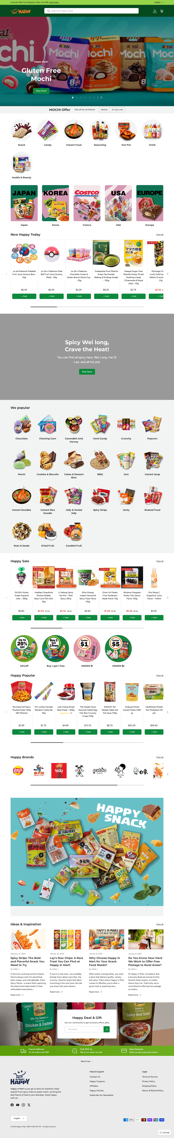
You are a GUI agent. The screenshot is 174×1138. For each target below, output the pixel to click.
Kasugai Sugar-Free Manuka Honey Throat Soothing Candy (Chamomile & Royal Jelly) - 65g (133, 277)
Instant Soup (152, 474)
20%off (24, 666)
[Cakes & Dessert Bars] (74, 460)
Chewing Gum (47, 438)
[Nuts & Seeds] (22, 531)
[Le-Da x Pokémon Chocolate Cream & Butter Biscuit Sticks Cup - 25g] (78, 253)
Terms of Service (150, 1077)
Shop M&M (30, 94)
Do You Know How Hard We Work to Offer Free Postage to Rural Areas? (145, 961)
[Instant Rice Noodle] (48, 495)
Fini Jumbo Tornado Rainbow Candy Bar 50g (44, 710)
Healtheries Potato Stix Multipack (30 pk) (154, 710)
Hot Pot (126, 145)
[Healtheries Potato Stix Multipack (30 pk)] (154, 692)
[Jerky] (126, 495)
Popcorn (152, 438)
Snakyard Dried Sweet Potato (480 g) (132, 710)
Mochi (21, 474)
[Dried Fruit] (48, 531)
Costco (87, 225)
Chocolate (22, 438)
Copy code (118, 110)
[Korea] (55, 203)
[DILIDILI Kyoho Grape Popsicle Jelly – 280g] (22, 577)
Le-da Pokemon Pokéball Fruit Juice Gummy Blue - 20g (24, 274)
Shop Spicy (87, 372)
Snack (21, 145)
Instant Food (74, 145)
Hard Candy (100, 438)
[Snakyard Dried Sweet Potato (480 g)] (132, 692)
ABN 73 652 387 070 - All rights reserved (41, 1127)
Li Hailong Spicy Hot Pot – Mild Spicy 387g (65, 595)
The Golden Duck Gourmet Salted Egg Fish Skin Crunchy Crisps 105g (87, 711)
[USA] (118, 203)
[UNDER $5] (118, 648)
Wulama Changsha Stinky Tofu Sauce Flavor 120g (132, 595)
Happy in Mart (21, 1127)
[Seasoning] (100, 130)
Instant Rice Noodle (48, 511)
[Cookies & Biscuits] (48, 460)
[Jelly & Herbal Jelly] (74, 495)
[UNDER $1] (87, 648)
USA (118, 225)
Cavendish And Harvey (74, 440)
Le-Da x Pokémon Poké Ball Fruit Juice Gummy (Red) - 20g (51, 274)
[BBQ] (100, 460)
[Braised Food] (152, 495)
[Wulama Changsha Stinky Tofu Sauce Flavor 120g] (132, 577)
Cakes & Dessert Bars (74, 476)
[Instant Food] (74, 130)
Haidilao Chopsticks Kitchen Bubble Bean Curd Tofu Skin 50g (43, 597)
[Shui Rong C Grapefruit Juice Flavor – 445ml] (154, 577)
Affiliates (94, 1086)
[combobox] (91, 11)
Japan (24, 225)
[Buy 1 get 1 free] (55, 648)
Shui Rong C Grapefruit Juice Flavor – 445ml (154, 595)
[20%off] (24, 648)
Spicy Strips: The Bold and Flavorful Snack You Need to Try (27, 961)
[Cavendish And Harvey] (74, 424)
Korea (55, 225)
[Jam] (126, 460)
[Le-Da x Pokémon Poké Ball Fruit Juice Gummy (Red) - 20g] (51, 253)
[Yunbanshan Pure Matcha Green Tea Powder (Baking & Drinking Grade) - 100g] (106, 253)
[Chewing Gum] (48, 424)
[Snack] (21, 130)
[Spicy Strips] (100, 495)
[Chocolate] (22, 424)
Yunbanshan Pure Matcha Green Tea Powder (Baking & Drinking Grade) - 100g (106, 276)
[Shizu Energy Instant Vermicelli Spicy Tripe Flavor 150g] (88, 577)
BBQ (100, 474)
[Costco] (87, 203)
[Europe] (149, 203)
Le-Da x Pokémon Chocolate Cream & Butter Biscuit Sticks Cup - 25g (78, 276)
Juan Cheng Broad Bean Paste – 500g (66, 708)
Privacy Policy (148, 1081)
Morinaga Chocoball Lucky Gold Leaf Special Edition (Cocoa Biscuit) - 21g (161, 276)
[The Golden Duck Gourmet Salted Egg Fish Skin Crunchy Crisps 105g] (88, 692)
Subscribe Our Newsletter (102, 1095)
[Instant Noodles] (22, 495)
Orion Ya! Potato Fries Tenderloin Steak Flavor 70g (110, 595)
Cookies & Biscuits (48, 474)
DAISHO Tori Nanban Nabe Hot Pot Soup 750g (110, 710)
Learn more (53, 2)
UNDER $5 (118, 666)
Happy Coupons (97, 1081)
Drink (152, 145)
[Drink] (152, 130)
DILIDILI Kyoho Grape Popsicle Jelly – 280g (22, 595)
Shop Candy (48, 94)
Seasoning (100, 145)
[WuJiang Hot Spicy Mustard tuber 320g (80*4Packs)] (22, 692)
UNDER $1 (87, 666)
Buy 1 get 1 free (56, 666)
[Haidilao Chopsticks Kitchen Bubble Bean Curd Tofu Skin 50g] (44, 577)
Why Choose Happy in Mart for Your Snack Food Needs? (104, 961)
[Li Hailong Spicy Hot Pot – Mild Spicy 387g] (66, 577)
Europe (149, 225)
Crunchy (126, 438)
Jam (126, 474)
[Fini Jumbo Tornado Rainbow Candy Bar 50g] (44, 692)
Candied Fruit (74, 545)
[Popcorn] (152, 424)
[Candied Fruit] (74, 531)
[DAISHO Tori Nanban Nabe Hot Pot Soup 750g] (110, 692)
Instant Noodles (21, 510)
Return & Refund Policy (152, 1090)
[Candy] (48, 130)
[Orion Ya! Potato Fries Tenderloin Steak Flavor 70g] (110, 577)
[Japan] (24, 203)
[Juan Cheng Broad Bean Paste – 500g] (66, 692)
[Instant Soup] (152, 460)
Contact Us (95, 1077)
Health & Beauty (21, 177)
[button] (162, 11)
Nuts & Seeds (21, 545)
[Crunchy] (126, 424)
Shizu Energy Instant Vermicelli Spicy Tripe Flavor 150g (87, 597)
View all (159, 234)
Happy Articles (97, 1090)
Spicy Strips (100, 510)
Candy (47, 145)
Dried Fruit (47, 545)
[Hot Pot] (126, 130)
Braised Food (152, 510)
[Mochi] (22, 460)
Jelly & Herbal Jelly (74, 511)
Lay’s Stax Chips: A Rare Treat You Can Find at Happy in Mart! (66, 961)
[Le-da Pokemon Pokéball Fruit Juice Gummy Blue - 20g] (24, 253)
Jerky (126, 510)
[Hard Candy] (100, 424)
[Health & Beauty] (21, 163)
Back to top (86, 1061)
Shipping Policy (149, 1086)
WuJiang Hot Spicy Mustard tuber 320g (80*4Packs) (21, 710)
